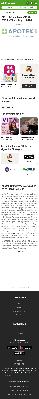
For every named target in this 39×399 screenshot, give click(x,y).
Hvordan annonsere (19, 330)
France (33, 370)
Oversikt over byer (19, 311)
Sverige (31, 373)
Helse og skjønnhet (13, 199)
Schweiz (5, 370)
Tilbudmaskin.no (25, 381)
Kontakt (19, 307)
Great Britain (6, 373)
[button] (32, 3)
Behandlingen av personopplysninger (19, 394)
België (27, 368)
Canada (33, 368)
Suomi (28, 370)
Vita (9, 233)
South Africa (6, 375)
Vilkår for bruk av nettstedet (19, 390)
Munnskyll (6, 107)
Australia (21, 368)
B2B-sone (19, 334)
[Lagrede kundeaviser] (28, 3)
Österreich (14, 368)
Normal (13, 233)
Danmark (21, 370)
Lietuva (17, 373)
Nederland (24, 373)
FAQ (19, 303)
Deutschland (13, 370)
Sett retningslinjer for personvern (20, 386)
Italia (12, 373)
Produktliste (20, 315)
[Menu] (36, 3)
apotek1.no (18, 203)
